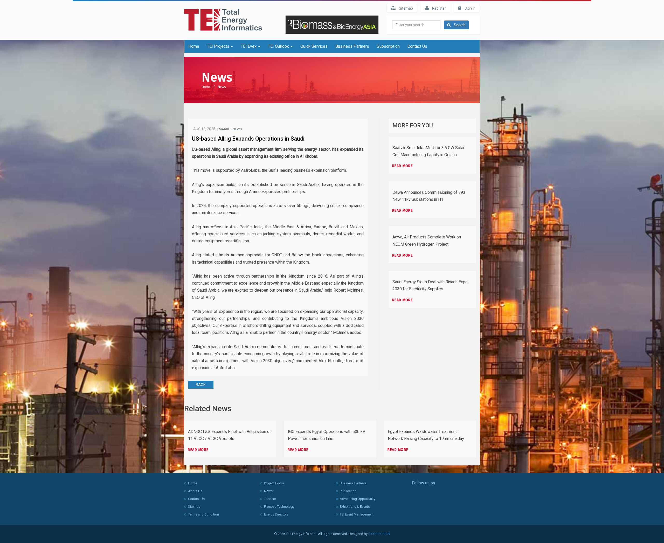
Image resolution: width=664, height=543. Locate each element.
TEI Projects (218, 46)
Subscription (388, 46)
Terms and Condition (203, 514)
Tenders (270, 499)
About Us (195, 491)
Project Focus (274, 483)
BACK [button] (201, 384)
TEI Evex (249, 46)
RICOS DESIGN (379, 534)
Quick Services (314, 46)
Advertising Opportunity (357, 499)
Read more (402, 166)
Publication (348, 491)
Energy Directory (276, 514)
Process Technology (279, 506)
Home (193, 46)
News (222, 87)
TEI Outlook (279, 46)
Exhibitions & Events (355, 506)
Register (438, 8)
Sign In (469, 8)
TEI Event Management (357, 514)
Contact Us (417, 46)
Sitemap (405, 8)
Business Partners (352, 46)
